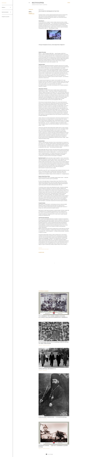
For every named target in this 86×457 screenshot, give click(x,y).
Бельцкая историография (31, 13)
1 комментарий (45, 370)
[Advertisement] (54, 282)
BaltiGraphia (38, 3)
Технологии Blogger (50, 454)
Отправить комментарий (46, 448)
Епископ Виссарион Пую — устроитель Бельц (53, 417)
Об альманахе (4, 2)
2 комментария (45, 418)
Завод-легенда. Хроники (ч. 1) (47, 368)
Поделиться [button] (31, 9)
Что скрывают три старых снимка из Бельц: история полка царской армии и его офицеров (53, 316)
